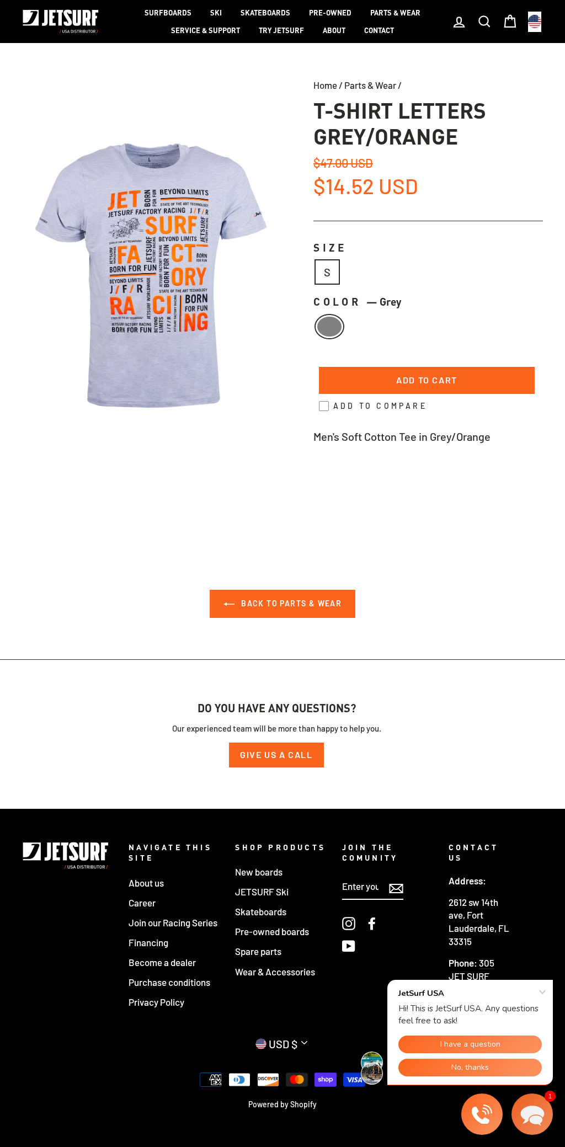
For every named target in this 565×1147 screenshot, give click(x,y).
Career (142, 902)
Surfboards (168, 12)
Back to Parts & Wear (290, 603)
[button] (532, 1114)
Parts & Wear (395, 12)
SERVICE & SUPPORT (205, 30)
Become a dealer (162, 962)
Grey (329, 326)
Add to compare (380, 405)
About (334, 30)
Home (325, 84)
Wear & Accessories (275, 971)
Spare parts (258, 951)
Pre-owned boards (272, 931)
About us (146, 882)
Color (357, 301)
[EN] (534, 22)
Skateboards (265, 12)
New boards (258, 871)
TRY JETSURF (281, 30)
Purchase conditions (169, 982)
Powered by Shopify (282, 1104)
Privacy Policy (156, 1001)
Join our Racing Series (173, 922)
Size (330, 247)
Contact (379, 30)
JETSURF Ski (262, 891)
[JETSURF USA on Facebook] (372, 923)
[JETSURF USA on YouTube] (348, 945)
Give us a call (276, 754)
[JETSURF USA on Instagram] (348, 923)
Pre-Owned (330, 12)
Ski (216, 12)
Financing (148, 942)
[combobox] (534, 22)
